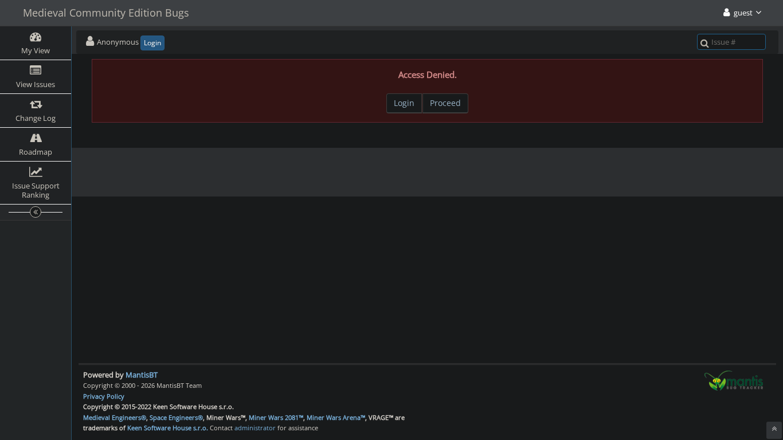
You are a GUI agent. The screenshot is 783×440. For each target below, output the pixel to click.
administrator (255, 427)
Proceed (445, 102)
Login (152, 43)
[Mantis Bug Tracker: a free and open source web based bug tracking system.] (733, 380)
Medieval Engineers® (114, 417)
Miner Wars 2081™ (276, 417)
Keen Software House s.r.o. (167, 427)
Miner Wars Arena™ (336, 417)
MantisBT (142, 375)
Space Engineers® (176, 417)
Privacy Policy (103, 396)
